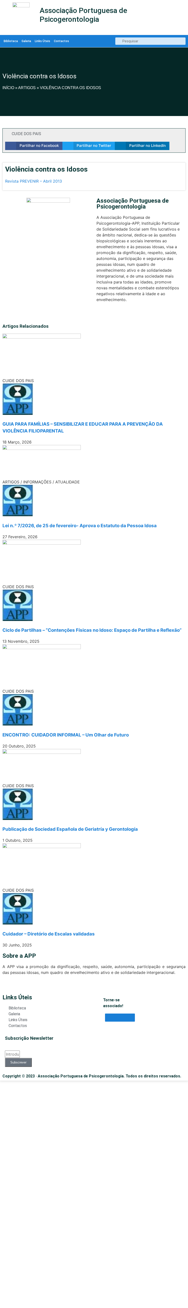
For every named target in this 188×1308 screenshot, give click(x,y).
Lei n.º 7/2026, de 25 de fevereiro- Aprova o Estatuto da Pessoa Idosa (79, 525)
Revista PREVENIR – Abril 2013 (33, 181)
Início (8, 88)
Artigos (27, 88)
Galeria (26, 41)
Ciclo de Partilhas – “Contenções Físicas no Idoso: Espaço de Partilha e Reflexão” (92, 630)
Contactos (61, 41)
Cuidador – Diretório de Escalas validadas (48, 934)
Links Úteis (42, 41)
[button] (33, 146)
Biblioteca (11, 41)
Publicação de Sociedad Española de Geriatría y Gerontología (70, 829)
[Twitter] (99, 313)
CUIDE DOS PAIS (26, 133)
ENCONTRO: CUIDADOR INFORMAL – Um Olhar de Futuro (65, 735)
